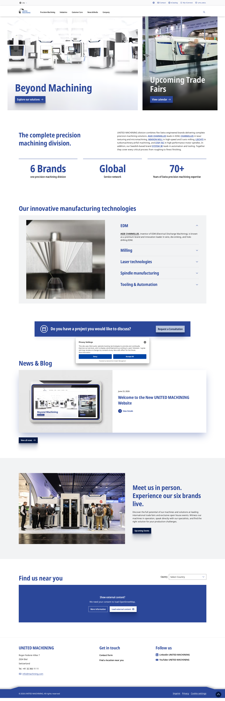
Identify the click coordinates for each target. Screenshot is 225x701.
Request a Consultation (170, 332)
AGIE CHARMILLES (129, 236)
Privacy (185, 696)
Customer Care (84, 14)
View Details (128, 414)
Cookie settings (198, 696)
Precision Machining (51, 14)
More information (98, 612)
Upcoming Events (142, 533)
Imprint (176, 696)
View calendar (159, 102)
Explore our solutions (28, 102)
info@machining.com (32, 676)
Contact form (106, 658)
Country (164, 579)
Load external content (121, 612)
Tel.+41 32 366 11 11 (29, 671)
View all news (26, 443)
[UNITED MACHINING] (26, 12)
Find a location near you (111, 663)
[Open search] (204, 12)
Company (116, 14)
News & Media (101, 14)
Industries (68, 14)
